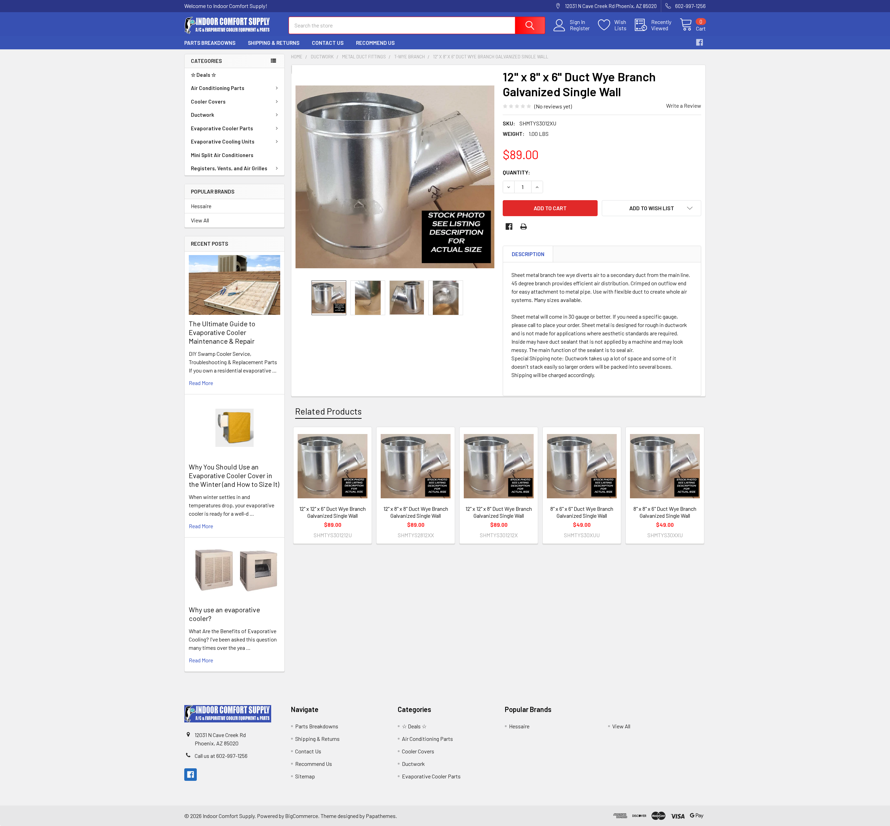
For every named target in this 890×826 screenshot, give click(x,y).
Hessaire (201, 206)
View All (200, 220)
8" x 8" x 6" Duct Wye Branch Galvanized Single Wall (664, 512)
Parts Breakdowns (209, 43)
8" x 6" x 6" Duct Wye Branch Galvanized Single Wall (581, 512)
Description (528, 254)
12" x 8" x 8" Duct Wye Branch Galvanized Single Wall (415, 512)
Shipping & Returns (273, 43)
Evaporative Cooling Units (222, 141)
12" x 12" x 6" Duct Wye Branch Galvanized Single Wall (332, 512)
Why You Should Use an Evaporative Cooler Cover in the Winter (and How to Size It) (234, 475)
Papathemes (381, 815)
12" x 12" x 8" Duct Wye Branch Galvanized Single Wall (499, 512)
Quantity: (516, 172)
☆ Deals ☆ (203, 75)
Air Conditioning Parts (217, 88)
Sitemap (305, 776)
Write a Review (683, 105)
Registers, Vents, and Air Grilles (229, 168)
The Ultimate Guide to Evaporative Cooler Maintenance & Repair (222, 332)
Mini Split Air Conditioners (222, 155)
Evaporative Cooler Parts (222, 128)
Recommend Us (375, 43)
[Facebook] (699, 42)
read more (201, 382)
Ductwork (202, 115)
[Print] (523, 226)
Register (580, 28)
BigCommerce (301, 815)
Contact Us (327, 43)
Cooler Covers (208, 101)
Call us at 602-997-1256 (221, 755)
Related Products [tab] (328, 411)
